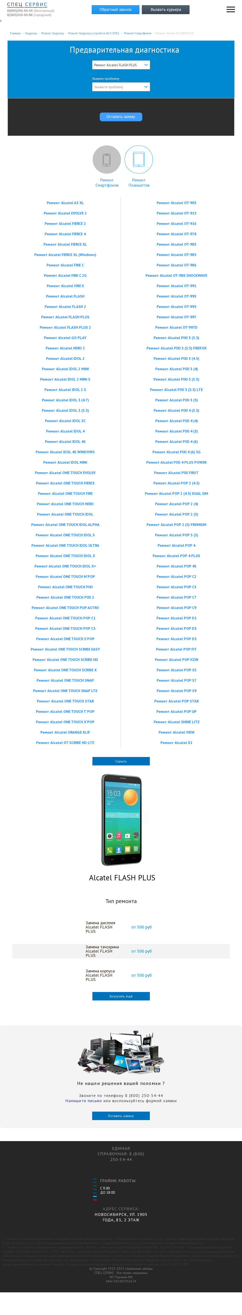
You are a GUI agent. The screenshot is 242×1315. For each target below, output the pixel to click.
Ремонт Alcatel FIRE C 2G (65, 275)
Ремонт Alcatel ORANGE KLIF (65, 732)
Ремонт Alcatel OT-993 (176, 296)
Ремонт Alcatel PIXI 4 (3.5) (176, 410)
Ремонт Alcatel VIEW (176, 732)
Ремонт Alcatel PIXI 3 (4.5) (176, 358)
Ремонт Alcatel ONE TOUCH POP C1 (65, 618)
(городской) (29, 15)
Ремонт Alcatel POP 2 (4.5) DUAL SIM (176, 493)
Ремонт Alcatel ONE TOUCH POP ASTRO (65, 607)
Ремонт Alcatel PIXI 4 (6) (176, 441)
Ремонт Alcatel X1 (176, 742)
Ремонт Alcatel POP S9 (176, 690)
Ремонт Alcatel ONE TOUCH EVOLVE (65, 472)
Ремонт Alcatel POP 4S (176, 566)
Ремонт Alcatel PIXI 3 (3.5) (176, 337)
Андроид (31, 33)
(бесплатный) (31, 11)
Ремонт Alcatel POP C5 (176, 586)
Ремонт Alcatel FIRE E (65, 285)
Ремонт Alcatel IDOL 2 (65, 358)
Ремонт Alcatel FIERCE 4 (65, 233)
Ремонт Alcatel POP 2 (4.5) (176, 483)
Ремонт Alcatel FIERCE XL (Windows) (65, 254)
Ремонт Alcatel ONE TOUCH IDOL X (65, 555)
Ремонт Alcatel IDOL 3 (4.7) (65, 400)
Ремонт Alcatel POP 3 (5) (176, 535)
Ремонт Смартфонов (137, 33)
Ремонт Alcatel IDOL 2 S (65, 389)
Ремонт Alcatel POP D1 (176, 618)
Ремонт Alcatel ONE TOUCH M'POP (65, 576)
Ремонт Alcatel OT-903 (176, 202)
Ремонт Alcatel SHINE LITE (176, 721)
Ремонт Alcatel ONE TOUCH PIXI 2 (65, 597)
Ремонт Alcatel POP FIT (176, 649)
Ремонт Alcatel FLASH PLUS (65, 317)
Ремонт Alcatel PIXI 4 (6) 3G (176, 452)
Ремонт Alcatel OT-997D (176, 327)
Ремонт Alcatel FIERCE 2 (65, 223)
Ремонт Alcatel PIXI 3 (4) (176, 368)
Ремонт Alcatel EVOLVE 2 (65, 213)
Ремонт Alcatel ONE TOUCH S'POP (65, 638)
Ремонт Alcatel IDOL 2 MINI (65, 368)
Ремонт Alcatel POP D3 (176, 628)
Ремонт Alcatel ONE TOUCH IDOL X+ (65, 566)
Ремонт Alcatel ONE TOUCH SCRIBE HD (65, 659)
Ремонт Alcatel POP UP (176, 711)
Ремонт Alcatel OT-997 (176, 317)
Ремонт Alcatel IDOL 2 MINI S (65, 379)
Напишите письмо (83, 1100)
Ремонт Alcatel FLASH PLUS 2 (65, 327)
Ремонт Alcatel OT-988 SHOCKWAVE (176, 275)
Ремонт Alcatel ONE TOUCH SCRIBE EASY (65, 649)
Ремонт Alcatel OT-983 (176, 244)
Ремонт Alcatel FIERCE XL (65, 244)
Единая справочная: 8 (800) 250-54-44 (121, 1154)
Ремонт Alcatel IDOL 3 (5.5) (65, 410)
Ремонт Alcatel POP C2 (176, 576)
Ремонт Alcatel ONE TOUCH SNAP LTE (65, 690)
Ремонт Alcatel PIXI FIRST (176, 472)
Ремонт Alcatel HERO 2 (65, 348)
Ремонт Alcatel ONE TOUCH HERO (65, 503)
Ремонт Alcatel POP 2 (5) (176, 514)
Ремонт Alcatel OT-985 (176, 254)
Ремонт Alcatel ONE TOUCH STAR (65, 701)
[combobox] (121, 64)
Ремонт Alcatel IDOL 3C (65, 420)
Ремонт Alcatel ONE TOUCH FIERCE (65, 483)
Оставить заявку (121, 1116)
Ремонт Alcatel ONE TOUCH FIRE (65, 493)
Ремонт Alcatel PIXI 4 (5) (176, 431)
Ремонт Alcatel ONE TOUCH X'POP (65, 721)
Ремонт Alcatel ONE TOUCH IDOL (65, 514)
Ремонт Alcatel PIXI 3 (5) (176, 400)
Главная (15, 33)
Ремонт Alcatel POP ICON (176, 659)
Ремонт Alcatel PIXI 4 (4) (176, 420)
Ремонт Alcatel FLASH (65, 296)
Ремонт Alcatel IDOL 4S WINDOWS (65, 452)
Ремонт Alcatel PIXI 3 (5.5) (176, 379)
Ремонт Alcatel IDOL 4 (65, 431)
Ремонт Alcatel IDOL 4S (65, 441)
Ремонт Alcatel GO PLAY (65, 337)
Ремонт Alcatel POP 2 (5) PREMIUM (176, 524)
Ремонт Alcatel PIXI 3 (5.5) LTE (176, 389)
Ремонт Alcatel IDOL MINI (65, 462)
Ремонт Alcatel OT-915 (176, 213)
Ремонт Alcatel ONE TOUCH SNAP (65, 680)
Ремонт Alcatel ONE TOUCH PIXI (65, 586)
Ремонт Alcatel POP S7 (176, 680)
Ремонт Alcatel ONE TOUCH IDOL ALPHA (65, 524)
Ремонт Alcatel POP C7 (176, 597)
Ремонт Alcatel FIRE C (65, 265)
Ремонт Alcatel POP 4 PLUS (176, 555)
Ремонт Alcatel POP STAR (176, 701)
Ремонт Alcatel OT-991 (176, 285)
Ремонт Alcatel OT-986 (176, 265)
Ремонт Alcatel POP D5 (176, 638)
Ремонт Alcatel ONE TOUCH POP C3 (65, 628)
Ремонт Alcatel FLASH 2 (65, 306)
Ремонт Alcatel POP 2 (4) (176, 503)
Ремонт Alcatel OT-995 (176, 306)
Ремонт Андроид (52, 33)
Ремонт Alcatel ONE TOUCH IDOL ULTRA (65, 545)
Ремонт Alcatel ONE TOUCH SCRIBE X (65, 670)
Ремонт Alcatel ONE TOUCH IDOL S (65, 535)
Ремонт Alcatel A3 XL (65, 202)
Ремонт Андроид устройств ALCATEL (94, 33)
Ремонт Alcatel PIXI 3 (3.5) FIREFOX (177, 348)
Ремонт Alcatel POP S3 (176, 670)
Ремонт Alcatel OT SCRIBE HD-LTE (65, 742)
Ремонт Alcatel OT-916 (176, 223)
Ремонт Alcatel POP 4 (176, 545)
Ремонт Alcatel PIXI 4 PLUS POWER (176, 462)
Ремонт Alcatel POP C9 (176, 607)
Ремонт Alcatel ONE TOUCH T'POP (65, 711)
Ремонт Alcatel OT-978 (176, 233)
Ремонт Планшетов (138, 182)
